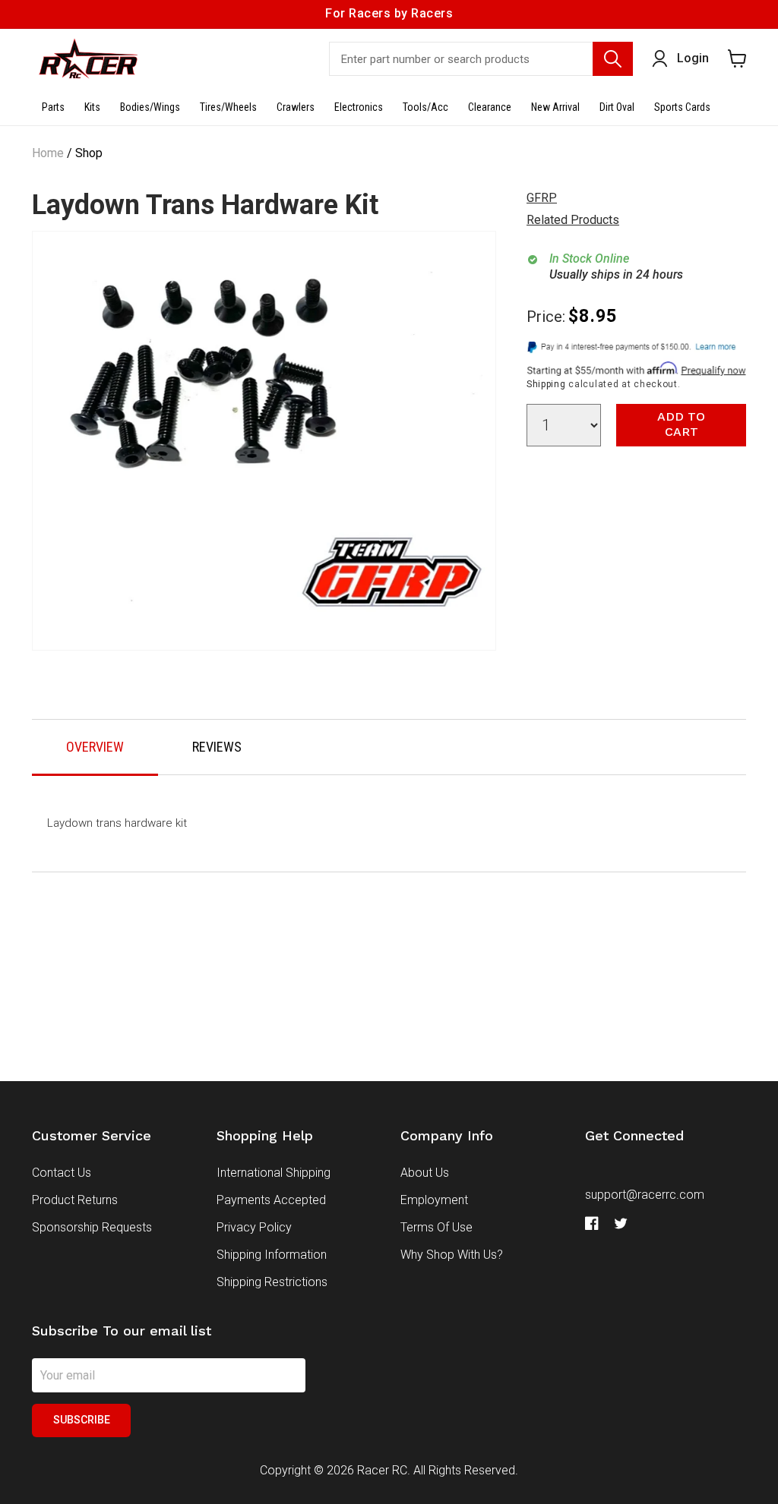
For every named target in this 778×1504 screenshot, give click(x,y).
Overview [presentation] (95, 747)
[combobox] (481, 59)
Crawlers (296, 107)
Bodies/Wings (150, 107)
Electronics (358, 107)
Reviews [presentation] (217, 747)
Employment (434, 1200)
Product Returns (75, 1200)
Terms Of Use (436, 1227)
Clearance (489, 107)
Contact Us (61, 1172)
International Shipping (273, 1172)
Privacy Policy (254, 1227)
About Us (424, 1172)
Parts (53, 107)
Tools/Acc (425, 107)
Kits (92, 107)
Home (48, 153)
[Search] (613, 59)
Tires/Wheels (228, 107)
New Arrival (555, 107)
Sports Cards (682, 107)
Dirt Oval (616, 107)
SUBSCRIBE (81, 1420)
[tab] (95, 748)
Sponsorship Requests (92, 1227)
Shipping (546, 384)
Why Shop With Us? (451, 1254)
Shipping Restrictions (272, 1282)
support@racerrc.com (644, 1194)
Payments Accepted (271, 1200)
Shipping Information (272, 1254)
